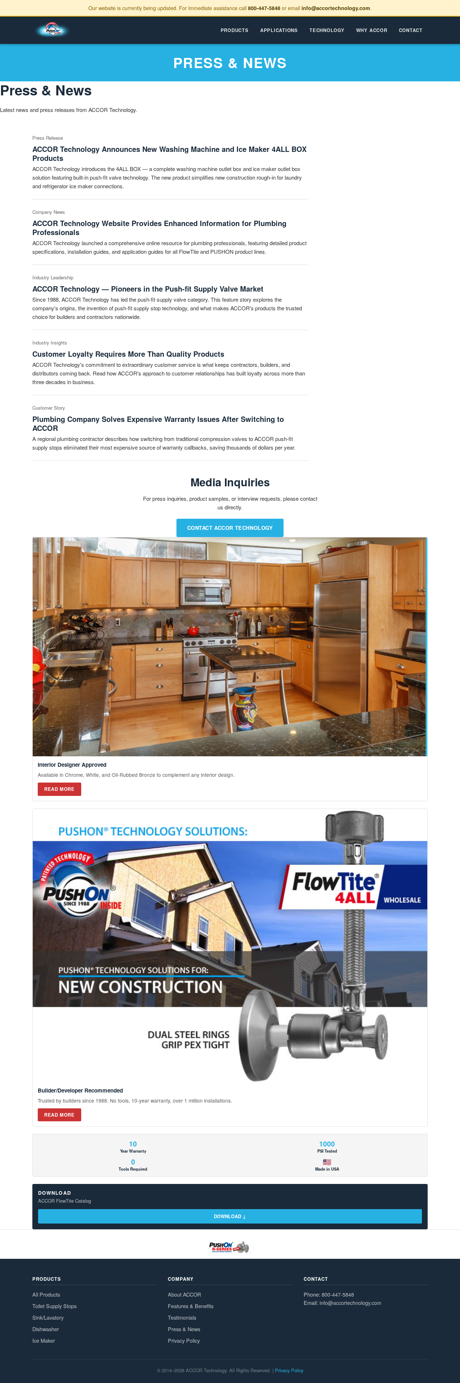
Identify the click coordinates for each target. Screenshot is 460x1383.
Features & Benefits (190, 1306)
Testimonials (182, 1317)
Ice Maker (43, 1340)
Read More (59, 789)
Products (235, 30)
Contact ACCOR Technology (230, 527)
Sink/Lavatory (48, 1317)
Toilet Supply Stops (54, 1306)
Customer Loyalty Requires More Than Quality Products (128, 353)
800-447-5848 (264, 8)
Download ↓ (230, 1216)
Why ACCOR (371, 30)
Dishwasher (45, 1329)
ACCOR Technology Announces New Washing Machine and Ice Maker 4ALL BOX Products (169, 153)
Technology (327, 30)
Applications (279, 30)
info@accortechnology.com (336, 8)
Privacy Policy (184, 1340)
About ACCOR (184, 1294)
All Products (46, 1294)
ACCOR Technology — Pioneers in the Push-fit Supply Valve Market (147, 288)
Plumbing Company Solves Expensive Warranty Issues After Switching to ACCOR (158, 423)
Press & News (184, 1329)
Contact (411, 30)
